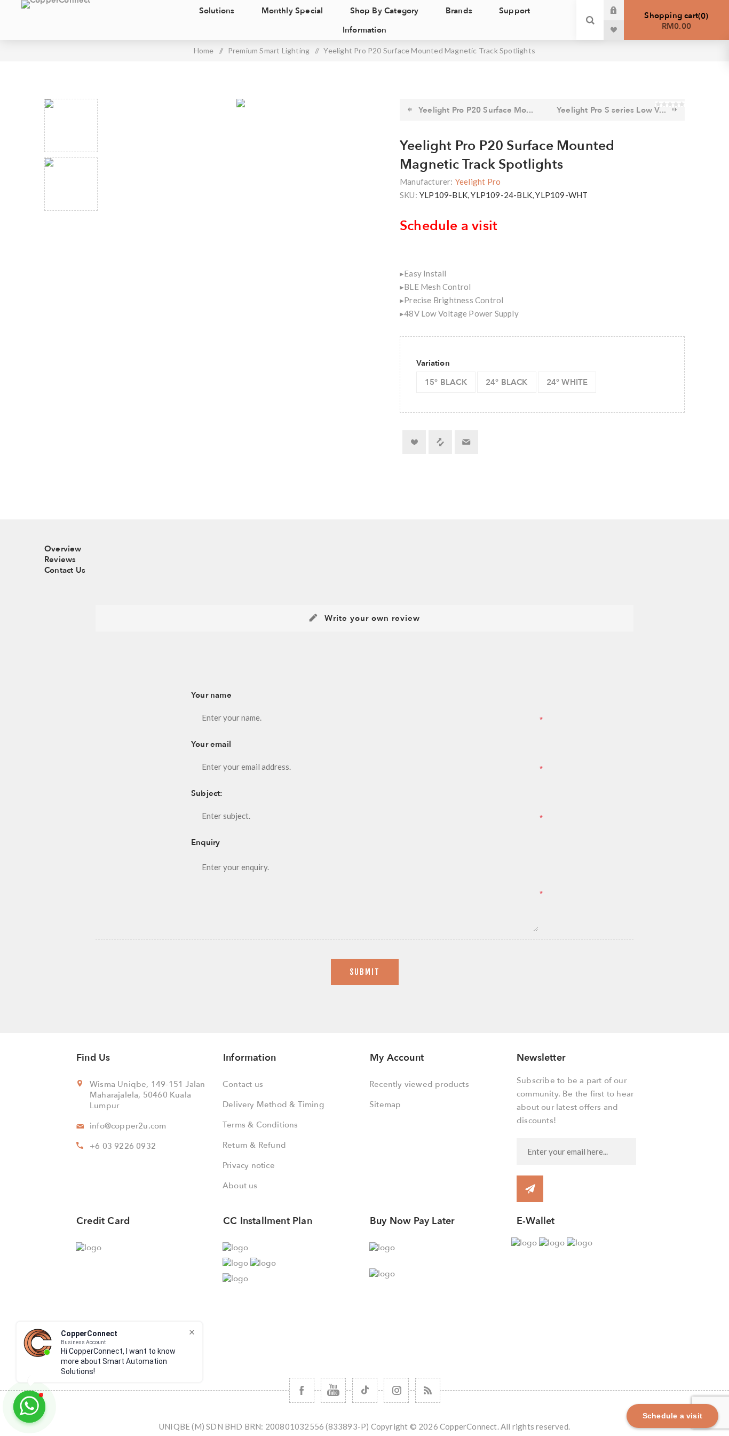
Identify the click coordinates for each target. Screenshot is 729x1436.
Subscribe (530, 1188)
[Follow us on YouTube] (333, 1390)
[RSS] (427, 1390)
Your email (211, 744)
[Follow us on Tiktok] (364, 1390)
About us (240, 1185)
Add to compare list (440, 442)
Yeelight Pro (478, 181)
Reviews (60, 559)
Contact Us (64, 570)
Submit (365, 972)
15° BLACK (446, 382)
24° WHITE (567, 382)
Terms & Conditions (260, 1124)
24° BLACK (507, 382)
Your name (211, 695)
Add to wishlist (414, 442)
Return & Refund (254, 1145)
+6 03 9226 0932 (123, 1146)
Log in (622, 10)
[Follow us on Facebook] (301, 1390)
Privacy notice (249, 1165)
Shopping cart (675, 20)
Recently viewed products (419, 1084)
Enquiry (205, 842)
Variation (433, 363)
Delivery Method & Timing (273, 1104)
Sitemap (385, 1104)
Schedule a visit (448, 226)
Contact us (243, 1084)
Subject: (207, 793)
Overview (63, 548)
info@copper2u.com (128, 1126)
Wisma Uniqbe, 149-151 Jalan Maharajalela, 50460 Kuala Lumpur (147, 1095)
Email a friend (466, 442)
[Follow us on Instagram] (396, 1390)
